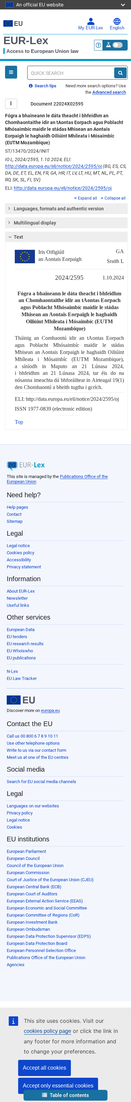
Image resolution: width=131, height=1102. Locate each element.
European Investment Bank (32, 922)
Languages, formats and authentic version (59, 208)
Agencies (16, 964)
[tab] (66, 209)
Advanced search (109, 92)
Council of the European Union (35, 865)
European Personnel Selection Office (41, 950)
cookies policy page (47, 1031)
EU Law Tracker (22, 678)
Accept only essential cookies (58, 1086)
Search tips (45, 85)
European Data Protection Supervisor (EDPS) (49, 936)
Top (19, 422)
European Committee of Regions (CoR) (43, 915)
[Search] (120, 72)
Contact (14, 514)
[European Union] (21, 700)
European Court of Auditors (32, 893)
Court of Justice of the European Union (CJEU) (50, 879)
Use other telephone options (33, 743)
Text (18, 237)
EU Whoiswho (20, 650)
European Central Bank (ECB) (34, 886)
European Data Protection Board (37, 943)
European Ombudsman (28, 929)
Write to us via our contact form (36, 750)
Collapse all (115, 198)
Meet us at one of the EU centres (38, 757)
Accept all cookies (44, 1068)
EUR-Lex (25, 40)
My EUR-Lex (90, 28)
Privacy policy (20, 812)
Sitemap (15, 521)
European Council (23, 858)
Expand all (87, 198)
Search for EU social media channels (41, 781)
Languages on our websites (33, 805)
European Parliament (26, 851)
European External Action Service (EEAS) (45, 900)
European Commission (28, 872)
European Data (21, 629)
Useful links (18, 605)
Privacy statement (24, 566)
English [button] (117, 28)
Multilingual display (35, 223)
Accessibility (19, 559)
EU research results (25, 643)
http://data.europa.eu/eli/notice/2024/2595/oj (53, 166)
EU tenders (17, 636)
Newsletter (17, 598)
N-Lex (12, 671)
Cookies (14, 827)
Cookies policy (20, 552)
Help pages (17, 507)
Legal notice (18, 545)
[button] (65, 1095)
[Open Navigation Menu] (11, 72)
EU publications (21, 657)
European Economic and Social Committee (47, 908)
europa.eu (50, 710)
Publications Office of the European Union (46, 957)
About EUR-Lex (21, 591)
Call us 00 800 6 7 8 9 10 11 (32, 736)
